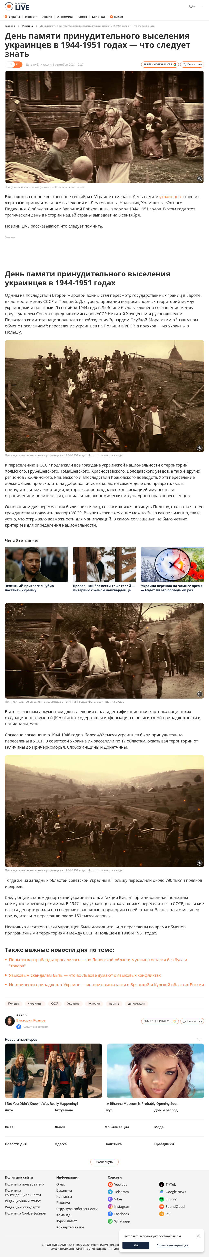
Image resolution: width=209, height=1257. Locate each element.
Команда (63, 1215)
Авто (9, 1110)
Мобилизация (116, 1127)
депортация (136, 1003)
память (114, 1003)
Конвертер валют (70, 1227)
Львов (60, 1127)
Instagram (122, 1206)
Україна (14, 17)
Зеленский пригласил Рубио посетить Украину (29, 588)
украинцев (170, 196)
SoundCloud (175, 1206)
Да (136, 1245)
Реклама (63, 1202)
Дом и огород (166, 1110)
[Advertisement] (79, 250)
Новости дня (16, 1144)
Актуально (64, 1110)
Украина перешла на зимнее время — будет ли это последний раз (171, 588)
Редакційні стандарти (22, 1207)
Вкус (108, 1110)
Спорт (82, 16)
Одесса (61, 1144)
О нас (60, 1184)
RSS (168, 1214)
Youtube (120, 1184)
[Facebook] (18, 1026)
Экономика (65, 16)
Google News (176, 1192)
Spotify (171, 1199)
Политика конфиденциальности (23, 1192)
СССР (54, 1003)
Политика (113, 1144)
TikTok (171, 1184)
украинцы (35, 1003)
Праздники (164, 1144)
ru (191, 6)
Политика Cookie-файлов (25, 1213)
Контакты (64, 1196)
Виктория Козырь (31, 1020)
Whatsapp (122, 1221)
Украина (27, 26)
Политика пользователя (24, 1184)
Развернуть (104, 1162)
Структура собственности (77, 1209)
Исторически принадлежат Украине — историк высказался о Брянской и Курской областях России (106, 984)
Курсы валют (66, 1221)
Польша (13, 1003)
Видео (118, 16)
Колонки (98, 16)
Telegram (121, 1192)
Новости (31, 16)
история (94, 1003)
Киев (9, 1127)
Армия (47, 16)
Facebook (121, 1214)
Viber (118, 1199)
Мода (159, 1127)
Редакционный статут (23, 1201)
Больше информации (173, 1245)
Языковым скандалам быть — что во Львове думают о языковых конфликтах (85, 975)
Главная (10, 26)
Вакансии (64, 1190)
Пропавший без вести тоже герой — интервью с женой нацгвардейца (104, 588)
